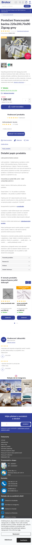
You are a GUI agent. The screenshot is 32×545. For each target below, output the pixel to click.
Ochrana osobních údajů (8, 450)
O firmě (3, 440)
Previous (26, 282)
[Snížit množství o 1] (29, 102)
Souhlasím (23, 540)
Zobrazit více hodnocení (16, 134)
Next (29, 282)
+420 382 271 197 (12, 481)
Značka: (4, 144)
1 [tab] (14, 323)
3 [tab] (17, 323)
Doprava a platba (5, 446)
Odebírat (26, 424)
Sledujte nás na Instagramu (16, 378)
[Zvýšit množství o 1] (29, 99)
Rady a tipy (4, 444)
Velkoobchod (4, 442)
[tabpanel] (8, 303)
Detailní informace (19, 82)
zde (19, 530)
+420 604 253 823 (12, 486)
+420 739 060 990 (12, 483)
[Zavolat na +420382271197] (20, 2)
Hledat (27, 6)
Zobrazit (8, 317)
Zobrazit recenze (11, 342)
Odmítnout (8, 540)
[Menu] (30, 2)
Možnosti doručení (9, 93)
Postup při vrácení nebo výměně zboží (11, 453)
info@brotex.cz (12, 488)
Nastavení (16, 534)
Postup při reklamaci (6, 455)
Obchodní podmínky (6, 448)
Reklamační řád (5, 457)
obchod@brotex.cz (13, 491)
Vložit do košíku (17, 107)
